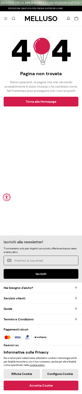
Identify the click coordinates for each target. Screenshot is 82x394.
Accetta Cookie (41, 386)
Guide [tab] (8, 309)
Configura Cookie (60, 374)
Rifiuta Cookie (21, 374)
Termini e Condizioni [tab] (19, 319)
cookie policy (37, 365)
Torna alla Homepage (41, 102)
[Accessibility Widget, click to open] (6, 197)
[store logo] (41, 19)
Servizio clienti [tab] (14, 298)
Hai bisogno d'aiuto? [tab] (18, 288)
